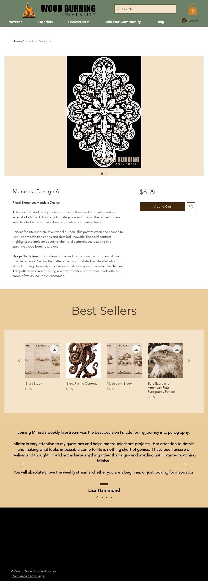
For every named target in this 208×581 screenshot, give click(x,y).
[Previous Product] (19, 360)
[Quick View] (42, 360)
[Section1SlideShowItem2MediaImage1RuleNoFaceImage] (102, 497)
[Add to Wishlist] (191, 206)
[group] (104, 371)
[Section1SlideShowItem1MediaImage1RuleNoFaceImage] (106, 497)
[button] (192, 9)
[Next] (186, 466)
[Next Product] (188, 360)
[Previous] (22, 466)
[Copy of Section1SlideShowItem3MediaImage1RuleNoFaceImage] (111, 497)
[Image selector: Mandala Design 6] (102, 173)
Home (17, 41)
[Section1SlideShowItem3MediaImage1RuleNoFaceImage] (97, 497)
